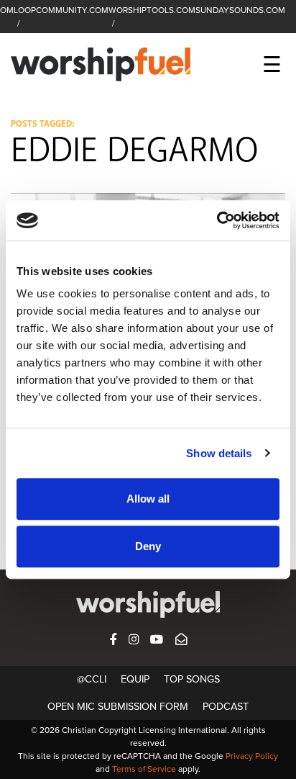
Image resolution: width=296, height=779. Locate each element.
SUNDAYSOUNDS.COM (240, 10)
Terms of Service (144, 769)
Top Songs (192, 679)
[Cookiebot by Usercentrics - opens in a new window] (216, 220)
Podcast (226, 707)
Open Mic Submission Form (117, 707)
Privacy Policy (252, 756)
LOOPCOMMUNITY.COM (61, 10)
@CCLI (91, 679)
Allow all (148, 498)
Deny (148, 546)
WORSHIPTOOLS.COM (151, 10)
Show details (218, 453)
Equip (135, 679)
